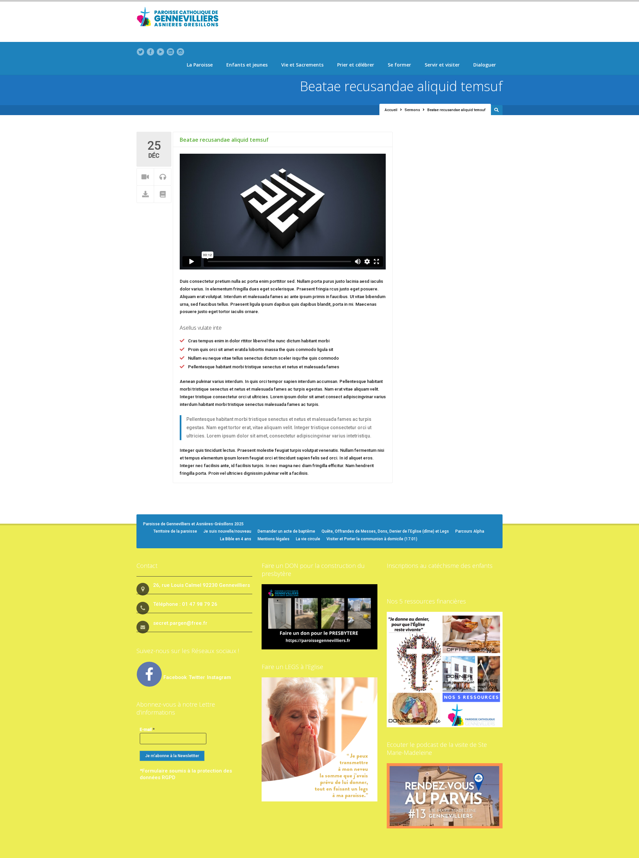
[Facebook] (150, 52)
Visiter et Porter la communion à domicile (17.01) (371, 539)
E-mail (147, 729)
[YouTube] (160, 52)
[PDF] (145, 194)
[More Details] (162, 194)
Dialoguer (484, 65)
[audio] (162, 177)
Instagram (219, 677)
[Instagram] (180, 52)
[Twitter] (140, 52)
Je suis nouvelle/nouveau (227, 531)
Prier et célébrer (355, 65)
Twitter (197, 677)
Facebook (175, 677)
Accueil (391, 110)
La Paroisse (200, 65)
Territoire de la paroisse (175, 531)
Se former (399, 65)
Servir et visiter (442, 65)
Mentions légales (274, 539)
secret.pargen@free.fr (180, 623)
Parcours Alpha (469, 531)
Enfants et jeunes (247, 65)
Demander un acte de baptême (286, 531)
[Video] (145, 177)
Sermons (412, 110)
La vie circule (308, 539)
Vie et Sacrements (302, 65)
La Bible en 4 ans (235, 539)
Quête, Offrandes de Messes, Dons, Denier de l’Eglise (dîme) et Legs (385, 531)
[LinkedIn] (170, 52)
